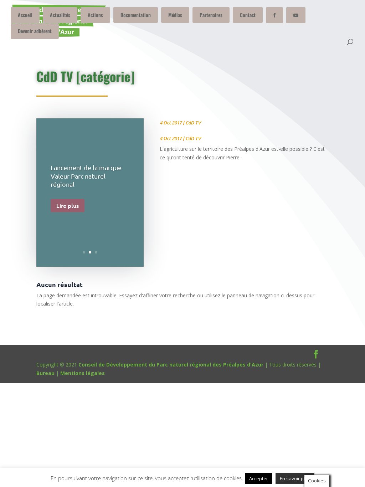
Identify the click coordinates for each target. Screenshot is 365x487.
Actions (95, 15)
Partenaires (211, 15)
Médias (175, 15)
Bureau (45, 373)
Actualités (60, 15)
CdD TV (193, 122)
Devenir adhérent (35, 31)
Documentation (135, 15)
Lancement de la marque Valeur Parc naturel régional (86, 176)
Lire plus (67, 205)
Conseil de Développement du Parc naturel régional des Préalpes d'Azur (170, 364)
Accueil (25, 15)
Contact (248, 15)
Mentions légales (82, 373)
